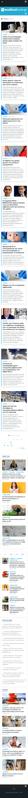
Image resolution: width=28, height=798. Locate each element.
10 (4, 445)
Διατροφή (13, 571)
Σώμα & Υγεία (20, 472)
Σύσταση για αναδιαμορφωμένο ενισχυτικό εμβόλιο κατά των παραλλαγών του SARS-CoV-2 (12, 368)
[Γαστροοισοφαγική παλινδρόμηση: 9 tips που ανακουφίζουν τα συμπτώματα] (14, 487)
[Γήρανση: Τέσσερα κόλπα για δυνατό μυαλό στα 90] (14, 510)
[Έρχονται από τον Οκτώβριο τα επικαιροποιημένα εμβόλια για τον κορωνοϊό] (14, 397)
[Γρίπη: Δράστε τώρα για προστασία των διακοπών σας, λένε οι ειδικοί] (14, 72)
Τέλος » (22, 448)
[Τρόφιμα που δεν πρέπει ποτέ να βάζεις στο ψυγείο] (14, 764)
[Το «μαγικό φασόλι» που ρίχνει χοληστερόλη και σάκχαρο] (14, 721)
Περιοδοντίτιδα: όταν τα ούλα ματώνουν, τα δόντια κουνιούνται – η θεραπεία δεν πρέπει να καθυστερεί (13, 476)
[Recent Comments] (17, 554)
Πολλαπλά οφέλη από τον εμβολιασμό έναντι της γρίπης (13, 121)
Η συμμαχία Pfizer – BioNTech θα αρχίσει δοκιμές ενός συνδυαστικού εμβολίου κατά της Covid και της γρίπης (14, 205)
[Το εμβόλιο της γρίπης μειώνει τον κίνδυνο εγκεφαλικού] (14, 152)
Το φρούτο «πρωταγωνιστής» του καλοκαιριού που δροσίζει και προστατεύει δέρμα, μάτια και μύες (17, 577)
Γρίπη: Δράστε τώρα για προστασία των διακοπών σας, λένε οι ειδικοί (13, 83)
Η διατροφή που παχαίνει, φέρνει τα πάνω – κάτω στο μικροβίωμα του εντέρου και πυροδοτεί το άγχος (13, 674)
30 (11, 445)
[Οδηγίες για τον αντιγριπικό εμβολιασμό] (14, 276)
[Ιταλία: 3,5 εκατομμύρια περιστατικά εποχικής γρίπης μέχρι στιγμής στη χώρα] (14, 28)
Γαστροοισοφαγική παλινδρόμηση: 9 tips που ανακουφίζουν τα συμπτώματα (13, 498)
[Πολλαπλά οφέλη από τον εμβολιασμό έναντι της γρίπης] (14, 110)
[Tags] (23, 554)
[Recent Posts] (5, 554)
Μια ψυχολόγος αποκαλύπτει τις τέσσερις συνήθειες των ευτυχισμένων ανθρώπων (13, 662)
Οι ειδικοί (12, 472)
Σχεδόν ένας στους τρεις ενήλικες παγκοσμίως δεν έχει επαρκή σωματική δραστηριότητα (13, 650)
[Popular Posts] (11, 554)
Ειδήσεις (5, 34)
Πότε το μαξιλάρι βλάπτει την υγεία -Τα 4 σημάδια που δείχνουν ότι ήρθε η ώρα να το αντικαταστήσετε (13, 542)
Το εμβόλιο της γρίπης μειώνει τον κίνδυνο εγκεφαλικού (11, 163)
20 (8, 445)
